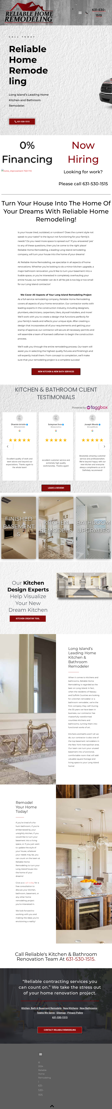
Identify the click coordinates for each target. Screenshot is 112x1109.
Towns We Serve (46, 1012)
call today (29, 882)
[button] (80, 12)
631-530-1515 (59, 1017)
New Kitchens (70, 1008)
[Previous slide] (7, 446)
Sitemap (61, 1012)
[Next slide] (104, 446)
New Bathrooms (88, 1008)
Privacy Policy (75, 1012)
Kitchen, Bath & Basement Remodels (41, 1008)
